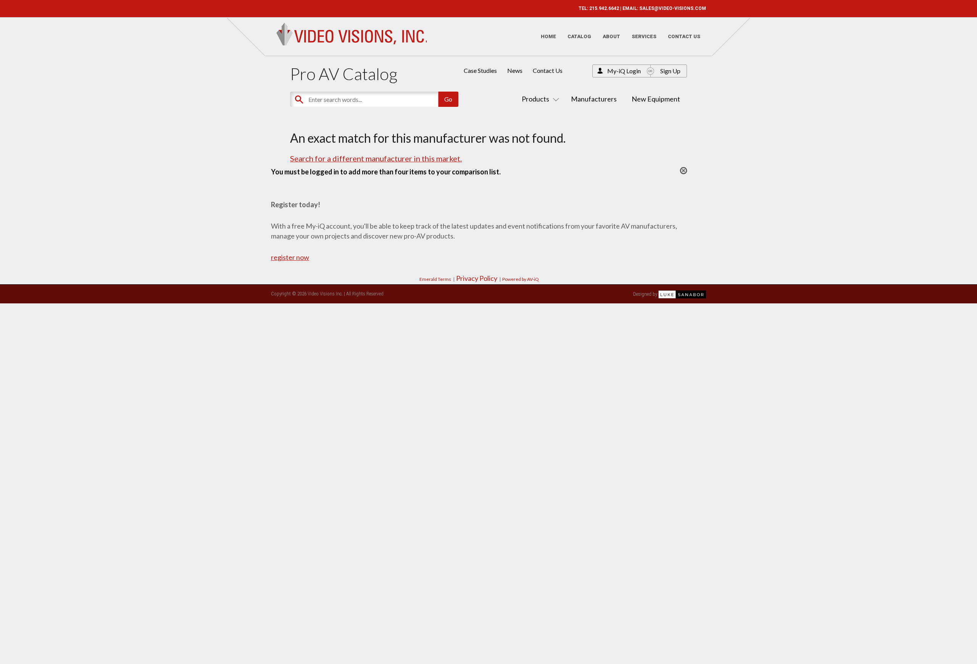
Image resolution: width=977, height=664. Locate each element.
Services (644, 36)
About (611, 36)
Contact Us (684, 36)
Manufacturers (594, 99)
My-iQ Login (624, 70)
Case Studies (480, 70)
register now (290, 257)
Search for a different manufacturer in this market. (376, 158)
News (514, 70)
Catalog (579, 36)
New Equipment (656, 99)
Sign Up (670, 70)
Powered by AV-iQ (520, 279)
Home (548, 36)
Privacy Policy (476, 278)
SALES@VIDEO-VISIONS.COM (672, 8)
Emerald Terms (435, 279)
